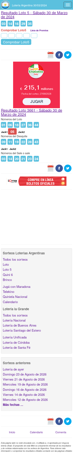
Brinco (7, 279)
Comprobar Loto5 (16, 41)
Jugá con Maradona (16, 286)
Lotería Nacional (14, 320)
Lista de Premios (39, 30)
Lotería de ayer (13, 369)
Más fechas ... (13, 404)
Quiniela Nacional (15, 296)
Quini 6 (8, 274)
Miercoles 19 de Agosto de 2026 (25, 384)
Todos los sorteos (15, 259)
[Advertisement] (36, 216)
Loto (6, 264)
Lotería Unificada (15, 337)
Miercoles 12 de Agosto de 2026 (25, 399)
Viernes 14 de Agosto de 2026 (24, 394)
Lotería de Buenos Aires (19, 325)
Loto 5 (7, 269)
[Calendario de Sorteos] (50, 54)
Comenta (60, 432)
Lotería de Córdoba (16, 342)
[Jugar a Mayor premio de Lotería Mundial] (36, 84)
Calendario (10, 301)
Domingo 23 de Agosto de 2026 (24, 374)
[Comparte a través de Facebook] (59, 54)
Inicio (12, 432)
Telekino (8, 291)
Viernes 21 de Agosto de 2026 (24, 379)
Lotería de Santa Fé (16, 347)
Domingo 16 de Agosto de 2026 (24, 389)
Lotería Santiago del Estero (22, 330)
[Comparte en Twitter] (68, 54)
